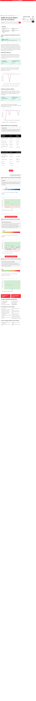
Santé (24, 18)
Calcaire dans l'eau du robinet (6, 32)
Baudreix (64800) (14, 303)
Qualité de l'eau (5, 15)
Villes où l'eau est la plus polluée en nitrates (5, 296)
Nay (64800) (3, 303)
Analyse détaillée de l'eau (6, 30)
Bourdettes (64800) (4, 301)
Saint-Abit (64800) (4, 302)
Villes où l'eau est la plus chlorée (10, 256)
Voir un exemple (32, 18)
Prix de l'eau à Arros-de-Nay (15, 175)
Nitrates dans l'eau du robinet (15, 31)
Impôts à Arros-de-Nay (15, 313)
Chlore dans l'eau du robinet (15, 29)
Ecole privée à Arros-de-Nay (16, 316)
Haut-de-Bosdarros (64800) (6, 304)
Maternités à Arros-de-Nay (16, 317)
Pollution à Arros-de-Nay (5, 310)
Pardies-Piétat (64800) (15, 301)
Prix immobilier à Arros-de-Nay (16, 318)
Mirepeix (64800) (14, 302)
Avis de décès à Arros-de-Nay (6, 309)
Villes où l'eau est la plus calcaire (10, 216)
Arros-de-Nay (4, 308)
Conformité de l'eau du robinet (6, 29)
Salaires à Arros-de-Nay (15, 310)
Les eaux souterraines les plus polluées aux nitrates (15, 296)
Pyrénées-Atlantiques (11, 15)
